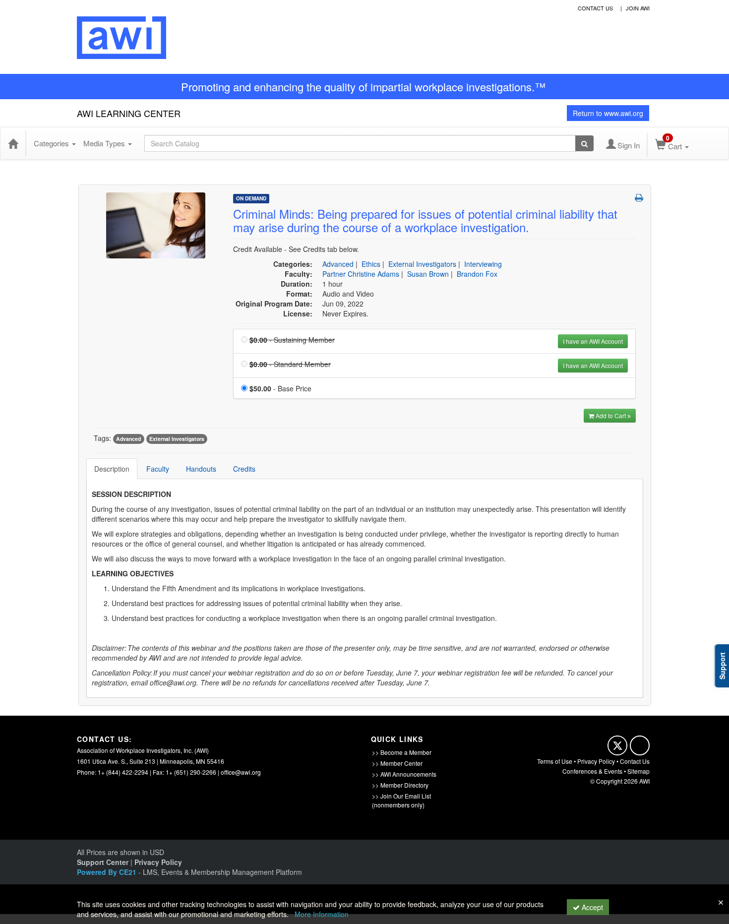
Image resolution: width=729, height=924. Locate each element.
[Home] (12, 143)
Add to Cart (611, 415)
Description (111, 469)
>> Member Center (397, 763)
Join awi (638, 8)
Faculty (157, 469)
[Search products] (584, 143)
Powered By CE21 (107, 872)
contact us (595, 8)
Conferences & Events (592, 771)
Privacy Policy (596, 761)
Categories (52, 143)
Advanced (338, 264)
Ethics (371, 264)
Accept (591, 907)
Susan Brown (428, 274)
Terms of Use (554, 761)
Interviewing (483, 264)
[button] (639, 197)
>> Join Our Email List (401, 796)
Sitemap (638, 771)
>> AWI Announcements (404, 774)
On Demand (251, 198)
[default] (155, 225)
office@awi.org (241, 772)
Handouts (201, 469)
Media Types (105, 143)
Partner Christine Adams (360, 274)
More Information (322, 914)
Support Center (102, 862)
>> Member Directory (400, 785)
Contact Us (635, 761)
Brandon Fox (477, 274)
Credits (244, 469)
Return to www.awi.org (608, 113)
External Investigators (422, 264)
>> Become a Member (401, 752)
